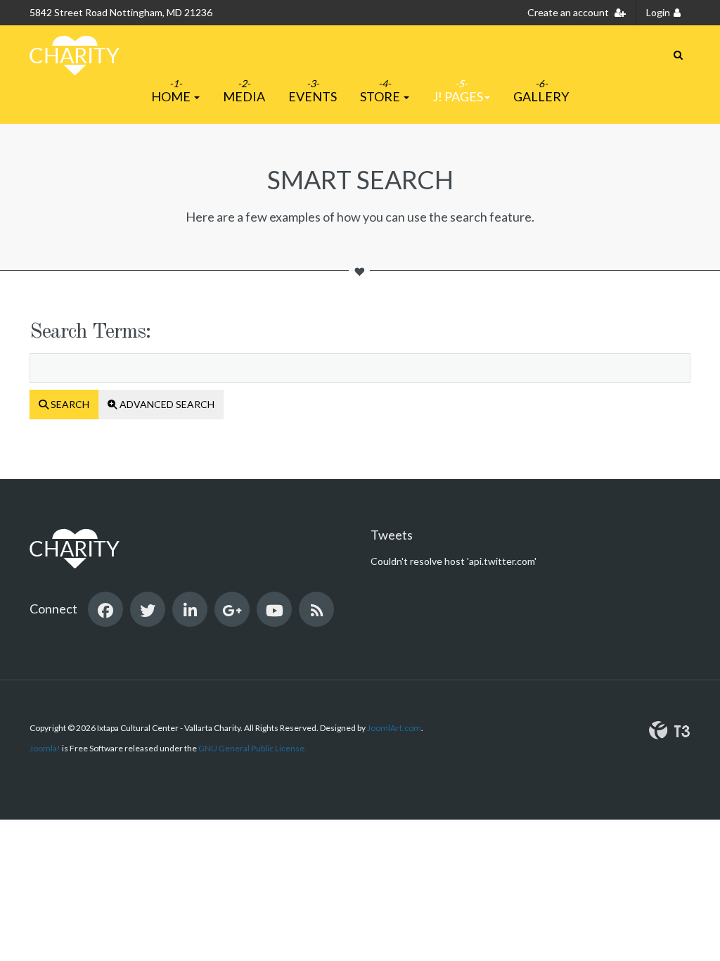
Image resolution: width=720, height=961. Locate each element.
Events (312, 96)
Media (244, 96)
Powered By (669, 730)
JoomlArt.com (394, 728)
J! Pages (457, 96)
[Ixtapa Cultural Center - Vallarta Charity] (75, 55)
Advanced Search (165, 404)
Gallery (541, 96)
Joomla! (45, 748)
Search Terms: (90, 332)
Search (69, 404)
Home (172, 96)
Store (381, 96)
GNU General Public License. (252, 748)
